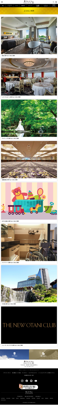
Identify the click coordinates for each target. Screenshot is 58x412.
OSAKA (38, 396)
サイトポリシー (24, 372)
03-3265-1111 (29, 366)
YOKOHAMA (22, 398)
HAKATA (38, 398)
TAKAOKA (28, 398)
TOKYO (20, 396)
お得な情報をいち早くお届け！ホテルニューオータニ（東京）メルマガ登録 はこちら (29, 387)
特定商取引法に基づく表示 (29, 375)
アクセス (14, 356)
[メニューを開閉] (2, 2)
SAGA (43, 398)
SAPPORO (3, 398)
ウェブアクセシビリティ (33, 372)
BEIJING (46, 398)
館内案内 (43, 356)
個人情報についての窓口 (16, 372)
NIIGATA (51, 398)
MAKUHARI (29, 396)
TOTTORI (33, 398)
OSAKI (17, 398)
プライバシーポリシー (7, 372)
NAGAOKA (8, 398)
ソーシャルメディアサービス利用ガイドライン (46, 372)
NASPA (13, 398)
